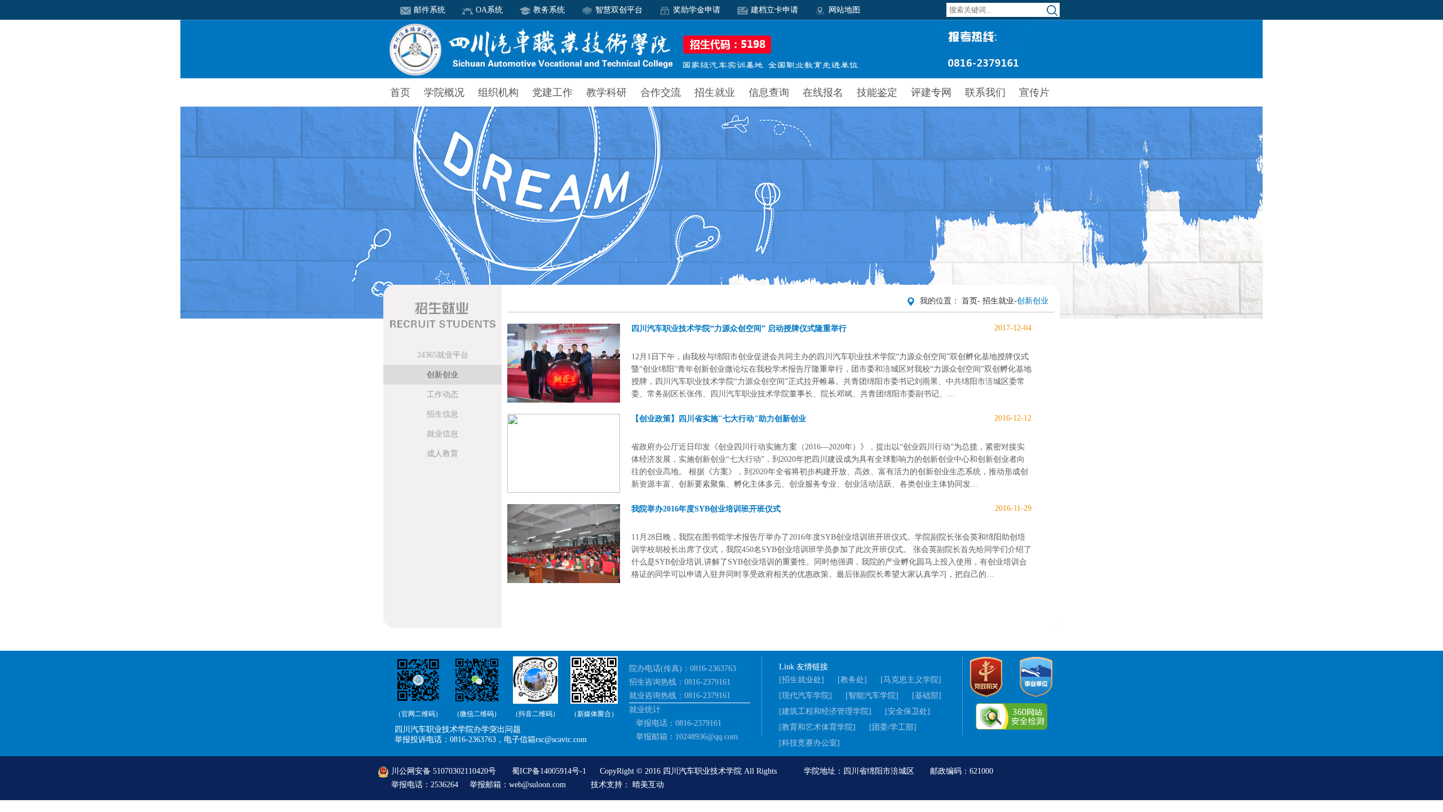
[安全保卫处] (907, 711)
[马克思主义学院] (910, 680)
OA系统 (489, 10)
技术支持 (606, 784)
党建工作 (552, 92)
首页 (400, 92)
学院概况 (444, 92)
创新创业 (442, 374)
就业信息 (442, 434)
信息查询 (769, 92)
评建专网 (931, 92)
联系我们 (985, 92)
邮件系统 (429, 10)
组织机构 (498, 92)
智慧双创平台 (619, 10)
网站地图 (844, 10)
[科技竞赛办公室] (809, 743)
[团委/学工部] (893, 727)
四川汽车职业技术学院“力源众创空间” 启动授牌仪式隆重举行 (831, 328)
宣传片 (1034, 92)
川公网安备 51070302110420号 (443, 771)
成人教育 (442, 453)
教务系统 (549, 10)
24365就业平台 (442, 355)
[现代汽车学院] (805, 695)
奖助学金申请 (696, 10)
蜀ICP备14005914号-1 (550, 771)
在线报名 (823, 92)
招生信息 (442, 414)
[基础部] (926, 695)
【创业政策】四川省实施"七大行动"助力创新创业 (831, 418)
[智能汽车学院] (872, 695)
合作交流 (660, 92)
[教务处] (852, 680)
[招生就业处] (801, 680)
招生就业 (714, 92)
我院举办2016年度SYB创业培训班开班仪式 (831, 508)
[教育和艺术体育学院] (817, 727)
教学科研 (606, 92)
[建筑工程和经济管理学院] (825, 711)
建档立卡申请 (774, 10)
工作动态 (442, 394)
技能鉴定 (877, 92)
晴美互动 (648, 784)
